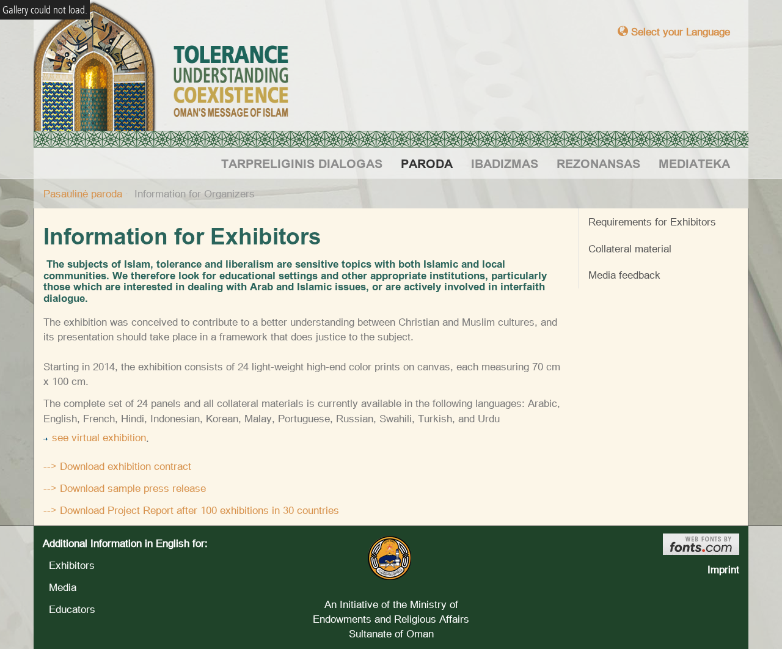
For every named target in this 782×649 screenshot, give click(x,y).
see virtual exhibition (99, 437)
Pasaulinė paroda (82, 193)
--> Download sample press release (124, 488)
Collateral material (629, 248)
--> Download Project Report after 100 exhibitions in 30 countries (191, 510)
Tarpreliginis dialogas (301, 163)
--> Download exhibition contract (117, 466)
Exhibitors (69, 565)
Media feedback (624, 275)
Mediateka (694, 163)
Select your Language (679, 31)
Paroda (427, 163)
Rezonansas (598, 163)
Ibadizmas (504, 163)
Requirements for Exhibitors (652, 222)
